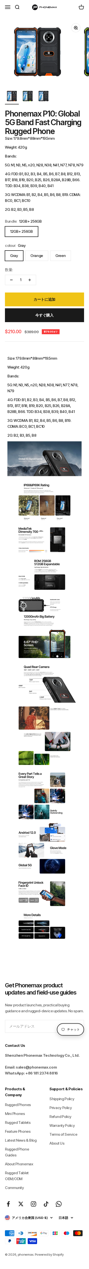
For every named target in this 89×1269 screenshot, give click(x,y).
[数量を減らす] (11, 280)
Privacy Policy (60, 1107)
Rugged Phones (18, 1104)
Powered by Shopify (49, 1254)
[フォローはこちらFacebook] (8, 1204)
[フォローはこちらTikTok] (46, 1204)
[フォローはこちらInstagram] (33, 1204)
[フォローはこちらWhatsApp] (58, 1204)
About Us (57, 1143)
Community (14, 1187)
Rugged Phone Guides (17, 1152)
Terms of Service (63, 1134)
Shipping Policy (61, 1098)
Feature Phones (18, 1131)
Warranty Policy (62, 1125)
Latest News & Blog (21, 1140)
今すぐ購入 (44, 315)
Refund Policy (60, 1116)
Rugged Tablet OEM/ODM (17, 1176)
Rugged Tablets (18, 1122)
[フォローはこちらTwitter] (21, 1204)
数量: (9, 269)
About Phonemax (19, 1164)
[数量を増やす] (29, 280)
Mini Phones (15, 1113)
